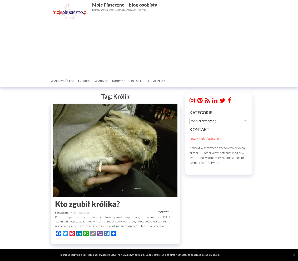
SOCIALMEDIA (156, 80)
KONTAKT (134, 80)
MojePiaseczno (84, 212)
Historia (83, 80)
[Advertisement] (149, 51)
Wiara (99, 80)
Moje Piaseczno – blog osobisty (124, 5)
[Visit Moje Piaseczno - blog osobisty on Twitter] (222, 101)
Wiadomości (60, 80)
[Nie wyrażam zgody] (293, 255)
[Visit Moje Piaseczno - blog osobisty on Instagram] (192, 101)
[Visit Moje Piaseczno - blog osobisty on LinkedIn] (214, 101)
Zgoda (230, 254)
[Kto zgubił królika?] (115, 150)
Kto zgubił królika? (87, 204)
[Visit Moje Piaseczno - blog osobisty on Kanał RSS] (207, 101)
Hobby (116, 80)
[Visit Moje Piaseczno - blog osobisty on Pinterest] (200, 101)
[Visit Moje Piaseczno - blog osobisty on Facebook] (229, 101)
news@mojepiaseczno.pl (206, 138)
